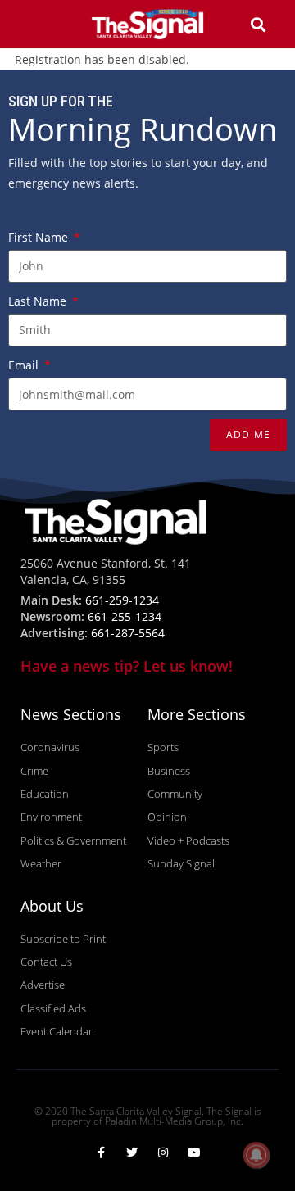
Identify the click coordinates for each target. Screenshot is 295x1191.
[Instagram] (163, 1152)
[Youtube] (194, 1152)
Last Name (39, 301)
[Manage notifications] (256, 1155)
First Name (39, 237)
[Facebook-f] (101, 1152)
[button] (36, 24)
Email (25, 365)
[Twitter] (132, 1152)
